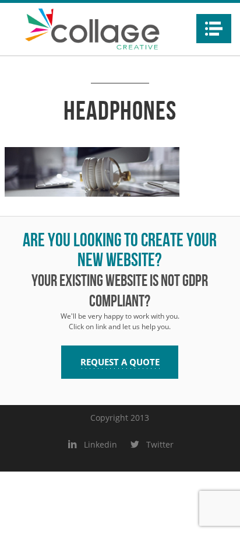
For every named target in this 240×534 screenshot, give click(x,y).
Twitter (159, 444)
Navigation (213, 28)
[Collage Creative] (92, 29)
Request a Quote (120, 362)
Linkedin (100, 444)
